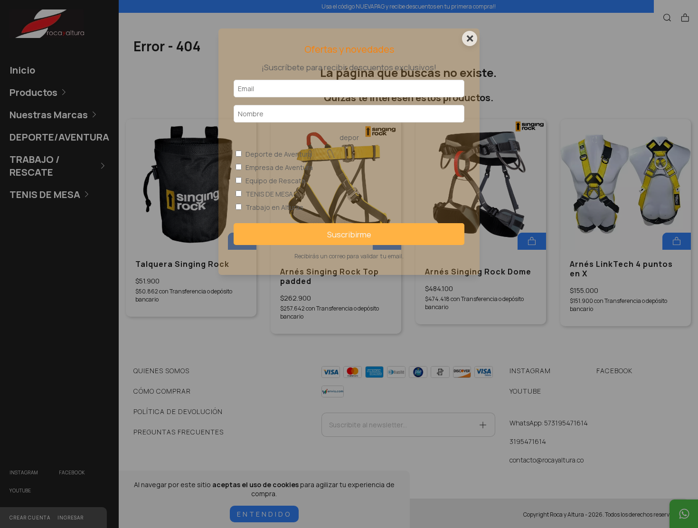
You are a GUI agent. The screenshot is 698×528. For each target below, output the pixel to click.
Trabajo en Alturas (274, 207)
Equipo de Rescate (275, 180)
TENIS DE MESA (269, 193)
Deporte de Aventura (278, 154)
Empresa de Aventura (279, 167)
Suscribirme (349, 234)
